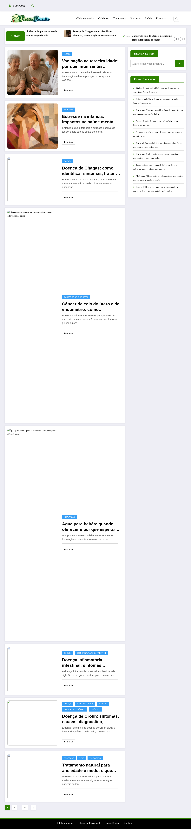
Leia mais (68, 90)
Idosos (67, 54)
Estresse (68, 110)
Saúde (148, 18)
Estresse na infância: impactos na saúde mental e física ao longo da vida (26, 33)
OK (179, 64)
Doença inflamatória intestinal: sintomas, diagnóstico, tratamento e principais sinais (87, 663)
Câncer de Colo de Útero (76, 297)
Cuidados (103, 18)
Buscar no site (144, 53)
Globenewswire (85, 18)
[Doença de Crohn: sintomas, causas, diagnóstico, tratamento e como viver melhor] (32, 723)
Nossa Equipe (112, 823)
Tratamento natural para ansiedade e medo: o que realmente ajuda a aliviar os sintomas (89, 768)
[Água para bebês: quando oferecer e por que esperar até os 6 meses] (32, 533)
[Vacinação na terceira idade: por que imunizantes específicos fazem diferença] (32, 72)
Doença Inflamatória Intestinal (91, 653)
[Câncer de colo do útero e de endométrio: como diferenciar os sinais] (32, 315)
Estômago (95, 709)
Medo (81, 758)
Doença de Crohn (85, 704)
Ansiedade (69, 758)
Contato (128, 823)
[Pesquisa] (176, 19)
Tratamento (119, 18)
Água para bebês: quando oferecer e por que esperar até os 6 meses (88, 527)
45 (25, 807)
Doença (67, 161)
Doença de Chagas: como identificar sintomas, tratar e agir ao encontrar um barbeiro (84, 33)
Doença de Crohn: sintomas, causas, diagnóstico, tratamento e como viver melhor (90, 719)
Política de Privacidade (89, 823)
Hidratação (69, 517)
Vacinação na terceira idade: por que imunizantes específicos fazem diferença (90, 64)
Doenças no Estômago (74, 709)
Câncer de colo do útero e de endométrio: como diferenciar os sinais (144, 37)
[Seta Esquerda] (176, 39)
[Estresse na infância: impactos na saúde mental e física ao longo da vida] (32, 126)
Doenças (161, 18)
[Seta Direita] (182, 39)
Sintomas (135, 18)
